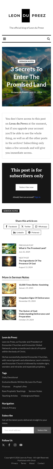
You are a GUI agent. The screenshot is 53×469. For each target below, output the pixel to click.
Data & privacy (9, 407)
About (32, 463)
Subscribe (42, 430)
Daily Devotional (10, 377)
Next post (24, 258)
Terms (23, 463)
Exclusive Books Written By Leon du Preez (22, 382)
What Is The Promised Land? (32, 248)
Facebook (13, 226)
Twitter (28, 226)
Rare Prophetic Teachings (14, 391)
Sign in (37, 197)
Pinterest (35, 232)
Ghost (33, 460)
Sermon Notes (26, 61)
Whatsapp (42, 226)
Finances (6, 386)
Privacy (14, 463)
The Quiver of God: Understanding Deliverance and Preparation (34, 314)
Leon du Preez (19, 92)
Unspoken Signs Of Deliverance (34, 297)
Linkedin (20, 232)
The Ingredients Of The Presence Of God (30, 262)
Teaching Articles (10, 395)
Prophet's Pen (20, 386)
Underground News (30, 395)
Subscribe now (26, 187)
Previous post (26, 245)
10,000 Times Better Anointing (33, 284)
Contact (41, 463)
